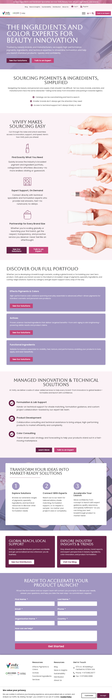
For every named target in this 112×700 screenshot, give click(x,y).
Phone (61, 609)
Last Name (63, 599)
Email (18, 609)
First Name (20, 599)
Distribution (57, 7)
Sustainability (46, 7)
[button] (92, 13)
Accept (103, 695)
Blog (26, 7)
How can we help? (24, 628)
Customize (89, 695)
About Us (65, 7)
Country (62, 619)
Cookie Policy (66, 697)
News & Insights (34, 7)
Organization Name (25, 619)
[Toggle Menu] (83, 13)
